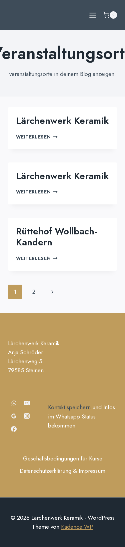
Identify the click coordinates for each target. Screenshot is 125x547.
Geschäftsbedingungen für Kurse (62, 458)
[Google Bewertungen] (13, 415)
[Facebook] (13, 429)
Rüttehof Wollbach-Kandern (56, 236)
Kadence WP (77, 527)
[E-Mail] (26, 403)
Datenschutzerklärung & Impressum (62, 471)
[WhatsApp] (13, 403)
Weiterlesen (37, 137)
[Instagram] (26, 415)
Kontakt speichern (69, 407)
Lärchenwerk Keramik (62, 121)
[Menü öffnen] (93, 15)
